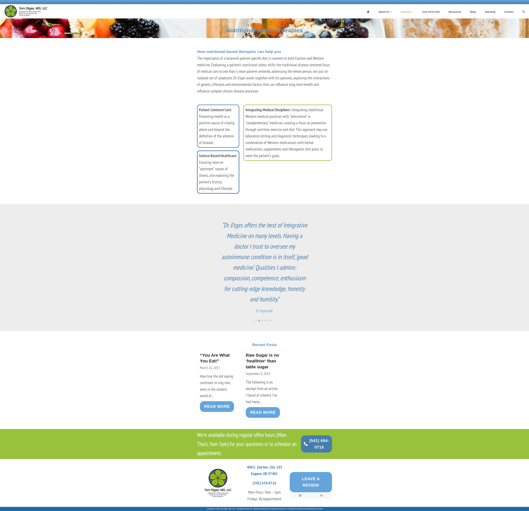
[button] (523, 11)
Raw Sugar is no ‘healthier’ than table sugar (262, 403)
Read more (217, 449)
